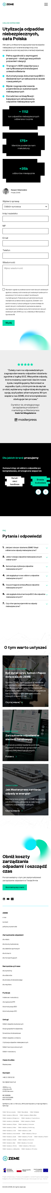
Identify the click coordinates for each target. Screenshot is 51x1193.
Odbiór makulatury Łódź (9, 1130)
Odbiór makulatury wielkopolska (11, 1149)
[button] (46, 4)
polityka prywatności (10, 927)
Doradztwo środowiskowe (12, 1033)
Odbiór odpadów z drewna (12, 1038)
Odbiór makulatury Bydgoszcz (11, 1118)
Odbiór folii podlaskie (22, 1112)
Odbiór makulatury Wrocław (29, 1149)
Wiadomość (9, 262)
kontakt (5, 922)
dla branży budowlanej (10, 944)
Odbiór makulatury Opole (9, 1136)
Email (5, 238)
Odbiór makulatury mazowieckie (11, 1133)
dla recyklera (7, 985)
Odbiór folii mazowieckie (9, 1112)
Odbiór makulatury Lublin (24, 1130)
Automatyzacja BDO (10, 1007)
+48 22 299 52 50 (8, 1077)
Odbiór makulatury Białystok (10, 1115)
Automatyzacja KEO (10, 1011)
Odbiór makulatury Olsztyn (29, 1133)
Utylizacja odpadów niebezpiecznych (15, 1042)
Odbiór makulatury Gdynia (9, 1124)
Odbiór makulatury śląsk (9, 1143)
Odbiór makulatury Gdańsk (28, 1121)
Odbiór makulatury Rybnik (9, 1140)
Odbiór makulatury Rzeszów (26, 1140)
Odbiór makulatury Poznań (25, 1136)
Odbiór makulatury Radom (41, 1136)
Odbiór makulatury (9, 1052)
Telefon (6, 250)
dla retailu (6, 939)
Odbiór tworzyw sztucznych (13, 1047)
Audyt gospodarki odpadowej (13, 1029)
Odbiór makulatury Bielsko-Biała (28, 1115)
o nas (4, 917)
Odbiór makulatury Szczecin (25, 1143)
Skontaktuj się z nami (15, 887)
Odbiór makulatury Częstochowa (30, 1118)
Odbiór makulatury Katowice (26, 1124)
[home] (8, 4)
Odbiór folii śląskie (34, 1112)
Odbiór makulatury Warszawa (27, 1146)
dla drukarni (7, 953)
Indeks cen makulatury (10, 997)
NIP (4, 226)
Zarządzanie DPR (9, 1002)
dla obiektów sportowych (11, 949)
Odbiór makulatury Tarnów (10, 1146)
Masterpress (7, 1064)
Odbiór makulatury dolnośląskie (11, 1121)
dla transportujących (10, 958)
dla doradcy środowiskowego (13, 980)
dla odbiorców (7, 975)
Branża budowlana (40, 481)
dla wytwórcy (7, 971)
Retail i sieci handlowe (14, 481)
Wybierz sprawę (11, 201)
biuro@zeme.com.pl (9, 1082)
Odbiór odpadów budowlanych (13, 1024)
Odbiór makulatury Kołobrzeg (26, 1127)
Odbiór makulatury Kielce (9, 1127)
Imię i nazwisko (10, 213)
